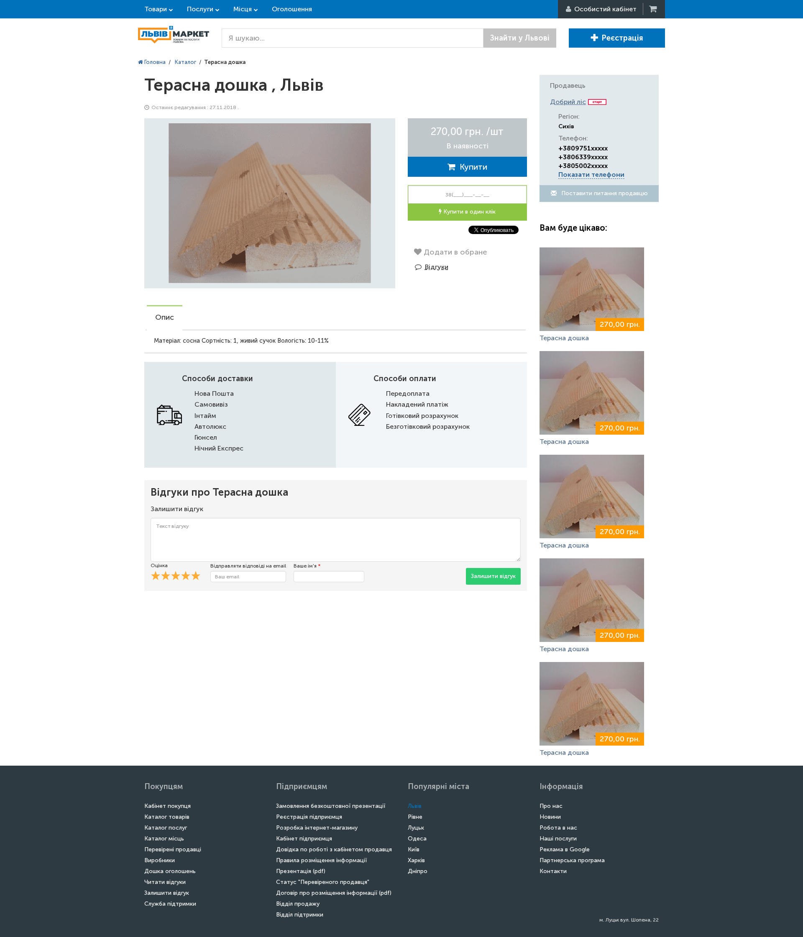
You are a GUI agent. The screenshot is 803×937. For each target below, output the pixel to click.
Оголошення (292, 9)
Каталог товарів (166, 816)
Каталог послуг (165, 827)
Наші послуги (558, 838)
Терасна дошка (564, 338)
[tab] (164, 318)
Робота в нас (558, 827)
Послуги (200, 9)
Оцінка (159, 565)
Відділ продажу (298, 903)
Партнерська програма (572, 860)
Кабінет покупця (167, 806)
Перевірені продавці (172, 849)
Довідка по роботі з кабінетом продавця (334, 849)
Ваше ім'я (307, 566)
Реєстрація (622, 38)
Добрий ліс (568, 102)
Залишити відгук (493, 576)
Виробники (159, 860)
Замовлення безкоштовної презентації (330, 806)
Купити (471, 167)
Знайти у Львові (520, 38)
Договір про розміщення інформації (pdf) (333, 892)
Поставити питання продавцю (604, 193)
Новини (550, 816)
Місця (242, 9)
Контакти (553, 871)
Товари (155, 9)
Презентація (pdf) (300, 871)
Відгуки (436, 267)
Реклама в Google (565, 849)
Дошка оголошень (170, 871)
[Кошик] (654, 9)
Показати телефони (591, 174)
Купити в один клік (469, 211)
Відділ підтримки (299, 914)
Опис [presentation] (164, 317)
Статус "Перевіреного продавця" (322, 882)
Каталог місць (164, 838)
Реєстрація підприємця (309, 816)
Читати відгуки (165, 882)
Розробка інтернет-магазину (317, 827)
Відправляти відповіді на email (248, 566)
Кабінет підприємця (304, 838)
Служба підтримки (170, 903)
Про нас (551, 806)
